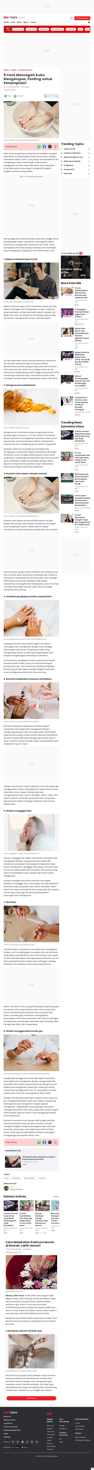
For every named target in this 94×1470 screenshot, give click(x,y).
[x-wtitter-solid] (50, 146)
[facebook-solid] (44, 146)
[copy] (55, 146)
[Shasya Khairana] (6, 1188)
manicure (27, 726)
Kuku (6, 153)
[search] (71, 18)
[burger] (89, 22)
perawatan (24, 156)
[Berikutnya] (59, 1330)
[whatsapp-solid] (39, 146)
